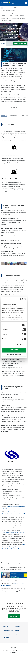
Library (17, 630)
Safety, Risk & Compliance (8, 10)
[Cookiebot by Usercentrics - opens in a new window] (20, 299)
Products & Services (8, 630)
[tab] (4, 116)
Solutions (17, 626)
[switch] (24, 329)
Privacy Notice (14, 647)
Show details (20, 344)
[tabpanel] (14, 55)
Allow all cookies (14, 349)
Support (17, 634)
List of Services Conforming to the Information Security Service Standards (13, 547)
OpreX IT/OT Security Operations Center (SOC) (13, 15)
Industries (5, 626)
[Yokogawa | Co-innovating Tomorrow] (6, 3)
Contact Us (13, 616)
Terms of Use (14, 646)
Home (5, 8)
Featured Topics (7, 634)
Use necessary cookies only (14, 354)
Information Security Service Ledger (13, 532)
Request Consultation (20, 43)
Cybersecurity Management (9, 13)
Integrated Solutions (14, 8)
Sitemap (14, 649)
